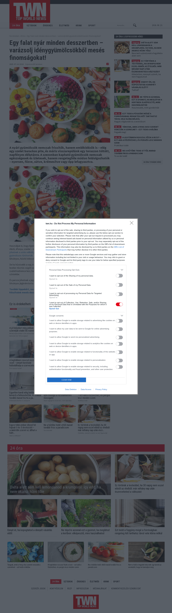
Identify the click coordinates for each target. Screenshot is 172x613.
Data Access (86, 389)
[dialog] (86, 306)
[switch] (119, 275)
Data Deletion (71, 389)
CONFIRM (67, 380)
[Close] (132, 223)
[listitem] (86, 269)
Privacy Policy (101, 389)
